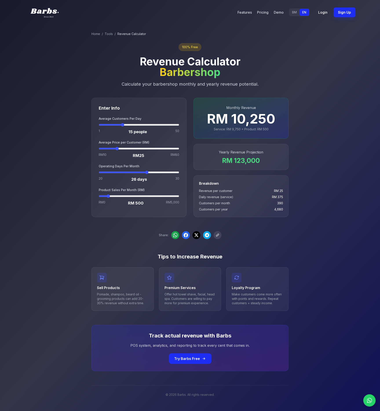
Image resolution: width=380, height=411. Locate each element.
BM (294, 12)
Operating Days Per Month (119, 166)
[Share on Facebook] (186, 235)
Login (322, 12)
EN (304, 12)
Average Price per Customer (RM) (124, 142)
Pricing (263, 12)
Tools (109, 34)
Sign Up (344, 12)
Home (95, 34)
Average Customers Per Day (120, 118)
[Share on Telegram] (207, 235)
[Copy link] (217, 235)
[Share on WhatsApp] (175, 235)
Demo (279, 12)
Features (245, 12)
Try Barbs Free (187, 358)
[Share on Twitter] (196, 235)
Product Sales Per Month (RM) (122, 190)
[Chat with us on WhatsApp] (369, 400)
